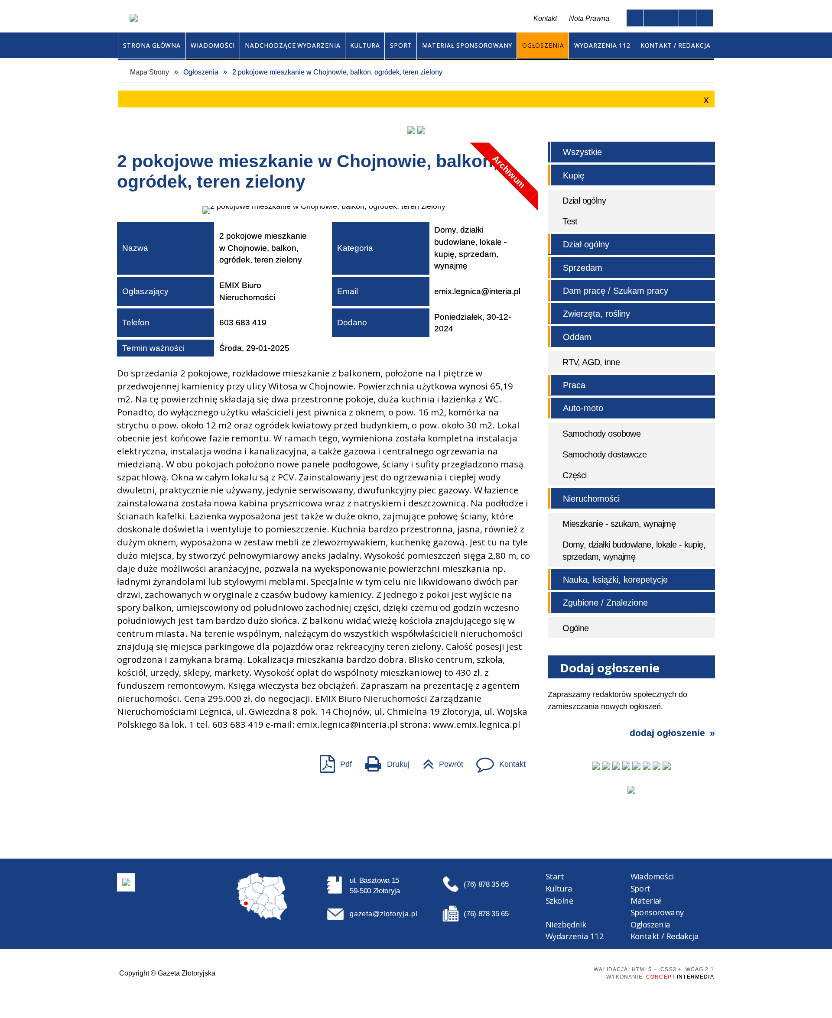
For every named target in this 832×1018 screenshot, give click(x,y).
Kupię (574, 175)
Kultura (559, 888)
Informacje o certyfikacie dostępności (423, 972)
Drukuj (383, 760)
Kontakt (361, 19)
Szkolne (559, 900)
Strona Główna (322, 19)
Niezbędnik (566, 924)
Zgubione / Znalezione (605, 602)
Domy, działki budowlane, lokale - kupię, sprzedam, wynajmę (633, 550)
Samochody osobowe (601, 433)
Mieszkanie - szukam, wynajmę (619, 523)
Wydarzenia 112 (575, 935)
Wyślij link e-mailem (163, 763)
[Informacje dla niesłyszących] (687, 18)
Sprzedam (582, 267)
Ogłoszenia (650, 924)
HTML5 (520, 972)
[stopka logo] (126, 882)
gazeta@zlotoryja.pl (383, 913)
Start (555, 876)
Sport (640, 888)
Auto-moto (583, 408)
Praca (574, 385)
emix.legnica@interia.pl (477, 291)
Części (574, 475)
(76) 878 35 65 (486, 884)
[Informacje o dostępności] (652, 18)
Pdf (332, 760)
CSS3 (535, 972)
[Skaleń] (421, 130)
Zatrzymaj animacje (635, 18)
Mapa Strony (340, 19)
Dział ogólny (584, 200)
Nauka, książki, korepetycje (615, 579)
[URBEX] (411, 130)
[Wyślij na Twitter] (145, 763)
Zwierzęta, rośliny (596, 313)
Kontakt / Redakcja (664, 935)
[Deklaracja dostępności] (669, 18)
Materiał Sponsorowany (657, 906)
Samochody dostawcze (604, 454)
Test (570, 221)
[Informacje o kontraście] (704, 18)
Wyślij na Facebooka (127, 763)
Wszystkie (582, 152)
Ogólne (575, 628)
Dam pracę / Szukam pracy (615, 290)
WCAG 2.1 (566, 971)
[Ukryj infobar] (704, 100)
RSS (380, 19)
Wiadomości (652, 876)
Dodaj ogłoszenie (667, 733)
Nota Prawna (589, 18)
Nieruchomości (591, 498)
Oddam (577, 337)
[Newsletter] (631, 790)
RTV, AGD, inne (591, 362)
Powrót (438, 760)
